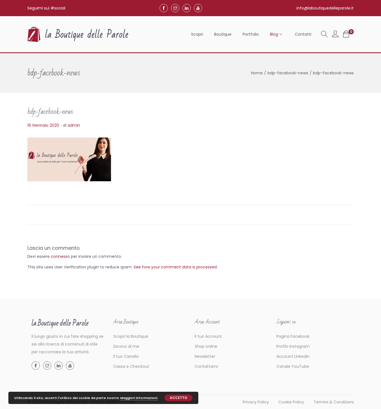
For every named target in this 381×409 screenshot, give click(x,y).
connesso (60, 256)
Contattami (206, 366)
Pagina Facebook (293, 336)
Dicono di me (126, 346)
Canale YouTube (292, 366)
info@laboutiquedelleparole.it (325, 8)
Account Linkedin (293, 356)
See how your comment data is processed (175, 267)
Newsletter (205, 356)
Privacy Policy (256, 402)
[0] (346, 34)
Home (257, 73)
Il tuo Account (208, 336)
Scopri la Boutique (130, 336)
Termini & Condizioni (334, 402)
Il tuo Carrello (126, 356)
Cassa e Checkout (131, 366)
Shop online (206, 346)
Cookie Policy (291, 402)
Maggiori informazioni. (139, 398)
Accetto (178, 397)
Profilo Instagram (293, 346)
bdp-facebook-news (287, 73)
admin (73, 125)
